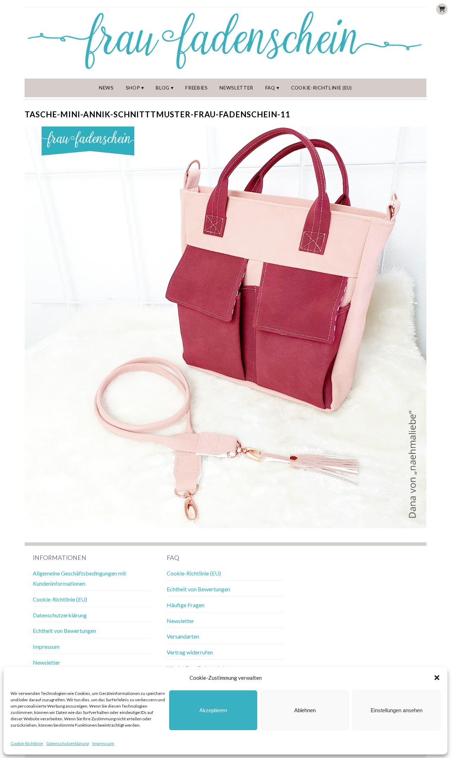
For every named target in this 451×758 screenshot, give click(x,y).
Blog (162, 88)
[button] (436, 677)
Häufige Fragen (185, 605)
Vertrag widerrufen (190, 652)
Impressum (103, 743)
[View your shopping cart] (441, 9)
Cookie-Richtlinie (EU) (321, 88)
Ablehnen (305, 710)
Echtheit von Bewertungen (64, 630)
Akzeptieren (213, 710)
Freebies (196, 88)
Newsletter (236, 88)
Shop (133, 88)
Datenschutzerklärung (68, 743)
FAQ (270, 88)
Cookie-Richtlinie (27, 743)
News (106, 88)
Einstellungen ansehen (396, 710)
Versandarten (183, 636)
